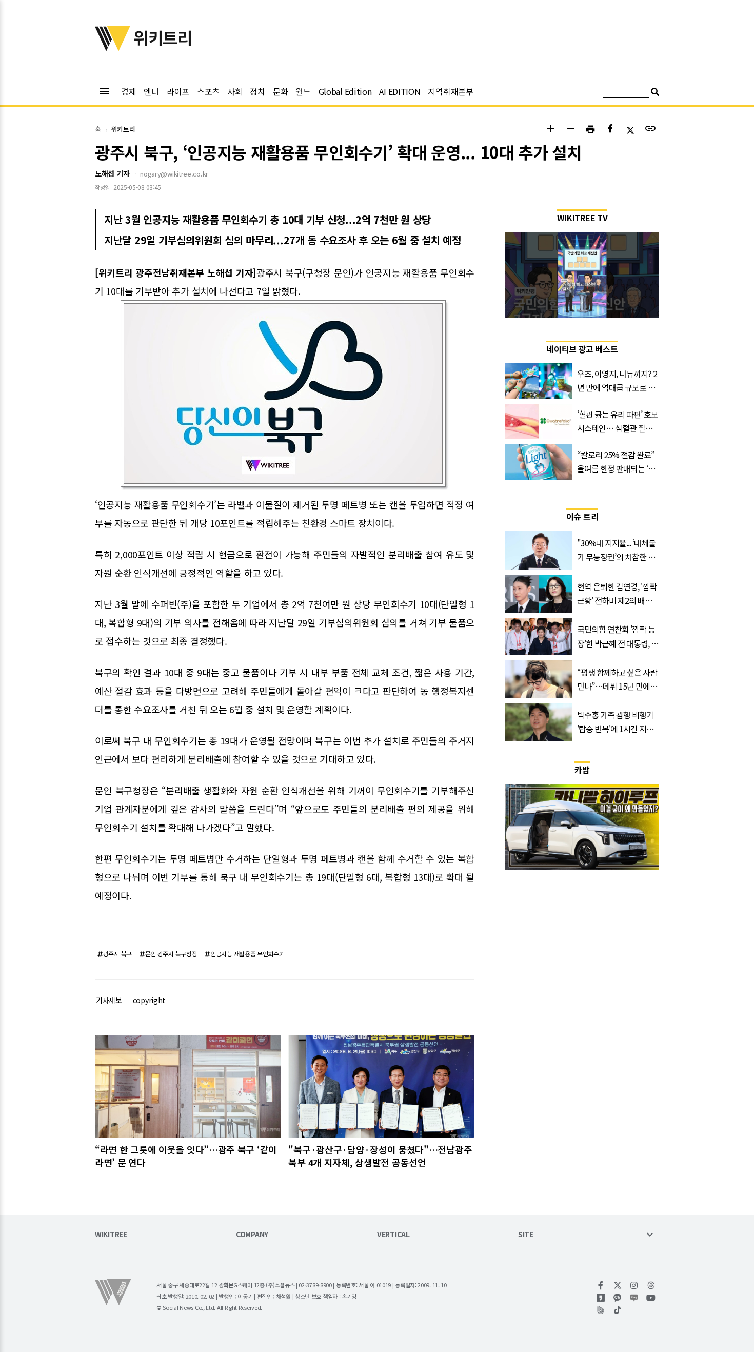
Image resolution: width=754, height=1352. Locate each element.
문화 (280, 91)
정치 (257, 91)
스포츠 (208, 91)
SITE (525, 1234)
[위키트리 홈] (113, 48)
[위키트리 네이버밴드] (600, 1310)
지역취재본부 (450, 91)
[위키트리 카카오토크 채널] (617, 1297)
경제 (128, 91)
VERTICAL (393, 1234)
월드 (302, 91)
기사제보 (109, 1000)
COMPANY (252, 1234)
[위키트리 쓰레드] (651, 1285)
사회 (234, 91)
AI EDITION (399, 91)
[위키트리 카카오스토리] (600, 1297)
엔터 (151, 91)
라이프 (178, 91)
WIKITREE (111, 1234)
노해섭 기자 (112, 173)
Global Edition (345, 91)
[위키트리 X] (617, 1285)
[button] (551, 129)
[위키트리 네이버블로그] (634, 1297)
